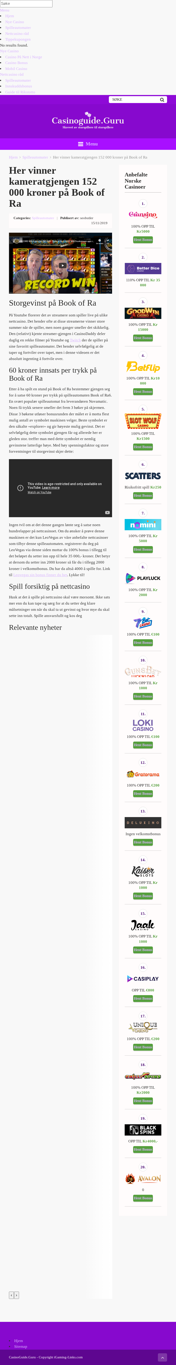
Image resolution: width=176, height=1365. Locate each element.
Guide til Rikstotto (20, 92)
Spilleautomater (18, 27)
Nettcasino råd (17, 33)
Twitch (75, 340)
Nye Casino (14, 22)
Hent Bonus (143, 240)
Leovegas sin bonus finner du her (40, 575)
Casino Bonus (16, 63)
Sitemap (20, 1346)
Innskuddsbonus (18, 86)
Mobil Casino (16, 69)
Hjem (9, 16)
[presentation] (11, 1295)
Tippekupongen (18, 39)
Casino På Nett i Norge (23, 57)
